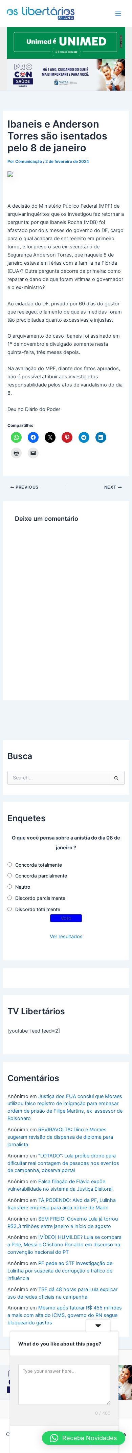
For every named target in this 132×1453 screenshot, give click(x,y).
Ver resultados (66, 936)
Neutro (22, 887)
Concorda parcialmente (41, 876)
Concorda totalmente (38, 865)
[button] (83, 1438)
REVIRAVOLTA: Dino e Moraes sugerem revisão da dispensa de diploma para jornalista (60, 1137)
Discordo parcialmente (40, 898)
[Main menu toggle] (118, 13)
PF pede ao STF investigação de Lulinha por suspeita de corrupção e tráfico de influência (59, 1270)
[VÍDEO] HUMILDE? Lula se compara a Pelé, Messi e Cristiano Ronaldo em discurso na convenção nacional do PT (64, 1244)
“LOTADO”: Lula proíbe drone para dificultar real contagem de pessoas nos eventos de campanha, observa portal (63, 1163)
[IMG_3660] (66, 42)
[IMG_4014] (66, 74)
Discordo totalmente (37, 909)
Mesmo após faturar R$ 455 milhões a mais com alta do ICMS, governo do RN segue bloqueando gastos (64, 1315)
